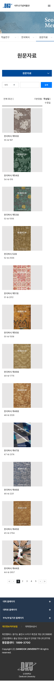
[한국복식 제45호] (22, 513)
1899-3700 (23, 642)
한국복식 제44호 (11, 568)
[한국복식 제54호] (22, 159)
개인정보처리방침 (10, 626)
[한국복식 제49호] (22, 356)
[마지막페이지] (44, 581)
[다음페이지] (40, 581)
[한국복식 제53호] (22, 199)
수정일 (48, 102)
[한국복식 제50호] (22, 316)
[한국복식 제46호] (22, 474)
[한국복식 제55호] (22, 120)
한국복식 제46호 (11, 489)
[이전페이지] (14, 581)
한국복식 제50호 (11, 332)
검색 (46, 85)
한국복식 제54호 (11, 175)
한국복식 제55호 (11, 136)
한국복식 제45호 (11, 529)
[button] (7, 37)
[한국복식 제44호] (22, 552)
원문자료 (27, 73)
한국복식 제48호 (11, 411)
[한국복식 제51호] (22, 277)
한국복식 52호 (10, 254)
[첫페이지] (9, 581)
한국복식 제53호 (11, 214)
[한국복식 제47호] (22, 434)
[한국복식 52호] (22, 238)
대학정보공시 (31, 626)
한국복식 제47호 (11, 450)
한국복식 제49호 (11, 372)
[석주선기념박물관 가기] (8, 6)
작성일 (46, 99)
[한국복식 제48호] (22, 395)
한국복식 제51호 (11, 293)
